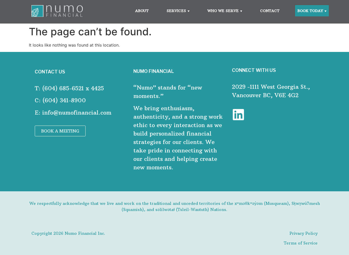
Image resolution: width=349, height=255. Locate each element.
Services (176, 10)
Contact (270, 10)
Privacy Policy (303, 233)
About (142, 10)
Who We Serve (223, 10)
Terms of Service (301, 243)
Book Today (310, 10)
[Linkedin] (238, 114)
